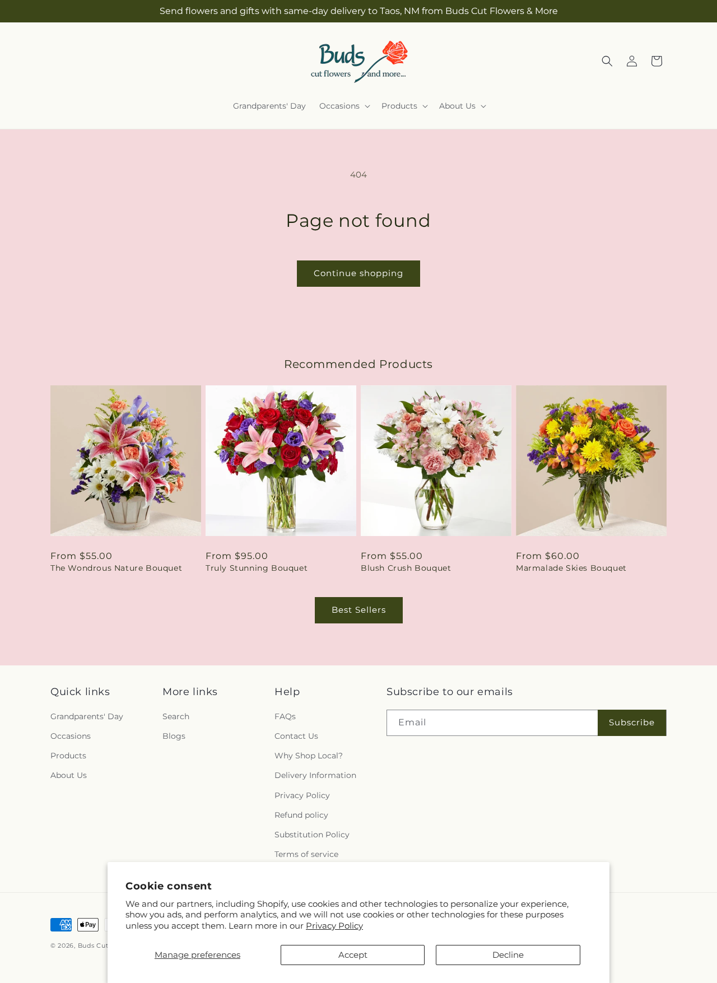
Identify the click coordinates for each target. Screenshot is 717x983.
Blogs (173, 736)
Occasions (70, 736)
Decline (508, 954)
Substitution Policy (312, 835)
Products (68, 756)
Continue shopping (358, 273)
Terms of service (306, 854)
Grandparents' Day (86, 716)
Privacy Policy (334, 925)
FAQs (285, 716)
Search (175, 716)
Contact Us (296, 736)
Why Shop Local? (308, 756)
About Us (68, 775)
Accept (352, 954)
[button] (344, 106)
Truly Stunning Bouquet (257, 568)
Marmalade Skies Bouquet (571, 568)
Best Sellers (359, 609)
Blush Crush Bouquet (406, 568)
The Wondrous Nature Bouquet (116, 568)
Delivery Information (315, 775)
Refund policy (301, 815)
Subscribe (632, 722)
